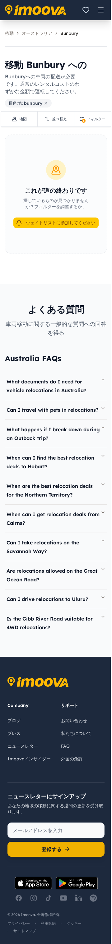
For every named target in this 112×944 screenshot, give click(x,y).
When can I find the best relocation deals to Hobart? (50, 462)
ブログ (14, 720)
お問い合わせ (74, 720)
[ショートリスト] (86, 10)
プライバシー (18, 923)
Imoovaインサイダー (29, 759)
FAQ (65, 746)
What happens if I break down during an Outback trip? (53, 433)
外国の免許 (72, 759)
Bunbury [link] (69, 33)
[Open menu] (101, 10)
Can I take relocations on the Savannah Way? (43, 546)
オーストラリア (37, 33)
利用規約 (48, 923)
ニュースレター (22, 746)
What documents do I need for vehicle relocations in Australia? (46, 385)
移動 (9, 33)
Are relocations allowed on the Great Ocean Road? (52, 575)
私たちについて (76, 733)
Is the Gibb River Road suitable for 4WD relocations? (50, 623)
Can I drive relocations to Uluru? (47, 599)
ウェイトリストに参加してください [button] (61, 223)
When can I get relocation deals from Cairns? (53, 518)
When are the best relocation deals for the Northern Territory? (50, 490)
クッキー (74, 923)
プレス (14, 733)
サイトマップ (24, 930)
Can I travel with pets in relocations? (52, 410)
